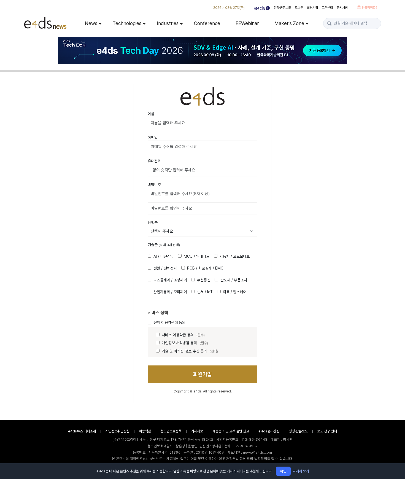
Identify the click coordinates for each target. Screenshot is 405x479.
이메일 (153, 137)
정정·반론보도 (282, 8)
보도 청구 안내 (327, 431)
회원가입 (312, 8)
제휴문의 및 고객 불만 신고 (230, 431)
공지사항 (342, 8)
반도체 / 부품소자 (233, 280)
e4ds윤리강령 (268, 431)
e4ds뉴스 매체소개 (82, 431)
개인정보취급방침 (117, 431)
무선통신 (203, 280)
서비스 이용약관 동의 (183, 335)
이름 (151, 114)
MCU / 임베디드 (196, 256)
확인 (283, 471)
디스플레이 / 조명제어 (170, 280)
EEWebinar (247, 23)
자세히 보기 (301, 471)
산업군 (153, 222)
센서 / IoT (205, 292)
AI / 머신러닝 (163, 256)
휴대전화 (154, 161)
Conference (207, 23)
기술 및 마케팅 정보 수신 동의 (190, 351)
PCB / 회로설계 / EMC (205, 268)
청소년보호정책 (171, 431)
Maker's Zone (289, 23)
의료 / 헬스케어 (234, 292)
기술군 (164, 245)
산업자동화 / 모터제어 (170, 292)
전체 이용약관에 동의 (169, 322)
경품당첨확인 (369, 8)
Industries (168, 23)
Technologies (127, 23)
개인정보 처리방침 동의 (185, 343)
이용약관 (145, 431)
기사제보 (197, 431)
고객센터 (327, 8)
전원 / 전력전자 (165, 268)
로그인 (299, 8)
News (91, 23)
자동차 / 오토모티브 (235, 256)
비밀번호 (154, 184)
